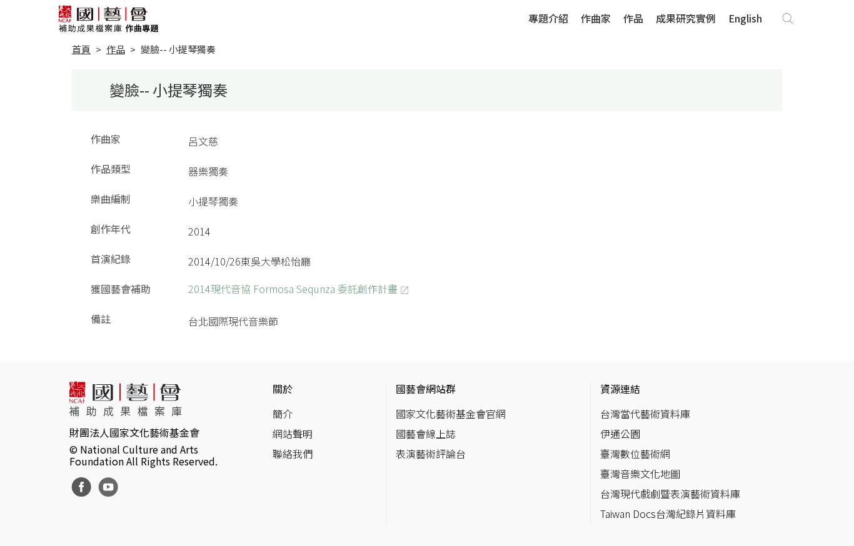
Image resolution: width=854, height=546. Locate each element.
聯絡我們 (293, 453)
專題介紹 (548, 18)
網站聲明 (293, 433)
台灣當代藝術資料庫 (645, 413)
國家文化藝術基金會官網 (451, 413)
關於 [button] (283, 388)
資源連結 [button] (620, 388)
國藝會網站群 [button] (426, 388)
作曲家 (596, 18)
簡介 (283, 413)
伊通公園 (620, 433)
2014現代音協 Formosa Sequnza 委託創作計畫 (293, 288)
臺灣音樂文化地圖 (640, 473)
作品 (633, 18)
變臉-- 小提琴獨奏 (178, 49)
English (745, 18)
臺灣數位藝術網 (635, 453)
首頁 (81, 49)
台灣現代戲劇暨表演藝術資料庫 (670, 493)
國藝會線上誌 (426, 433)
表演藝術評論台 (431, 453)
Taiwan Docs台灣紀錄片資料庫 (668, 513)
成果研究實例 (686, 18)
